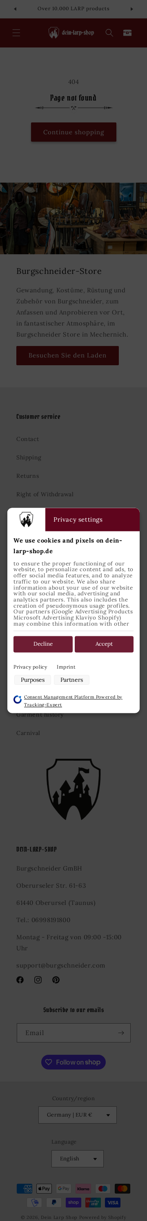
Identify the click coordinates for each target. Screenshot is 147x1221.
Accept (104, 644)
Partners (71, 679)
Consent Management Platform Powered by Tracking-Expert (73, 701)
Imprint (66, 667)
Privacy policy (30, 667)
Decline (43, 644)
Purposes (33, 679)
